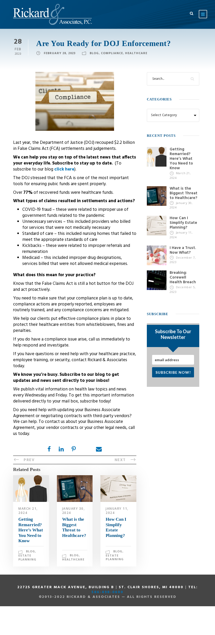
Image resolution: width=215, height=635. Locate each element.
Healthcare (136, 53)
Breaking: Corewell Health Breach (183, 277)
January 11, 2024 (117, 510)
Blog (94, 53)
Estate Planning (27, 557)
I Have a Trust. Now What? (183, 250)
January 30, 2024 (73, 510)
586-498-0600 (107, 592)
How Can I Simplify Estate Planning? (116, 527)
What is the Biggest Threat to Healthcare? (74, 527)
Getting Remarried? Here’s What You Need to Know (30, 530)
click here (64, 169)
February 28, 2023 (60, 53)
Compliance (112, 53)
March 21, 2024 (28, 510)
